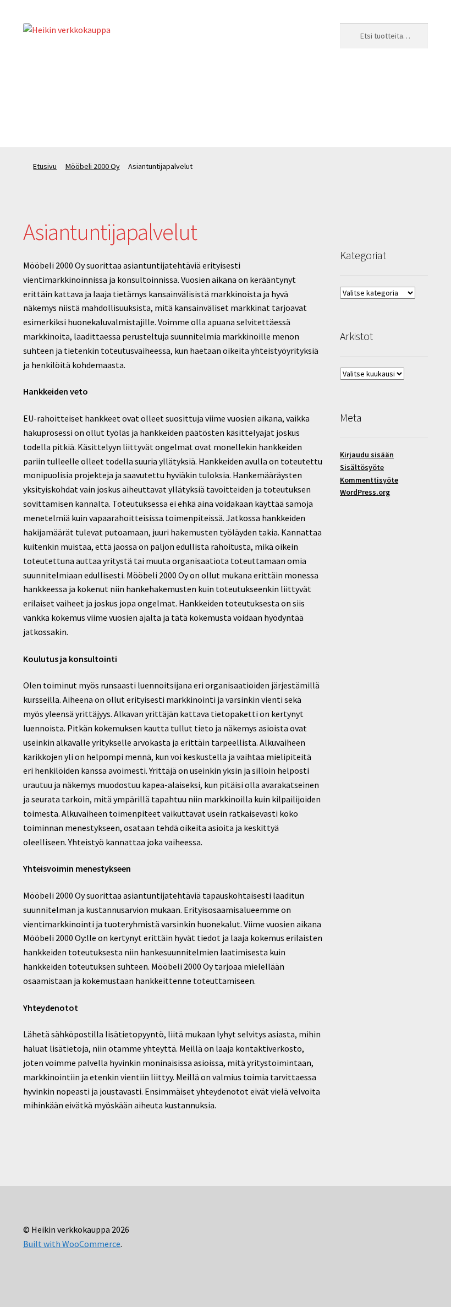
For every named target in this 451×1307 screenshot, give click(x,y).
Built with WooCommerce (71, 1243)
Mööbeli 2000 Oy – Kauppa (72, 82)
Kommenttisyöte (369, 480)
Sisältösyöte (362, 467)
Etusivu (45, 166)
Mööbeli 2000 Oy (171, 82)
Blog (297, 82)
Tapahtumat (245, 82)
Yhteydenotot (49, 124)
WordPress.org (365, 492)
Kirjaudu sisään (367, 455)
